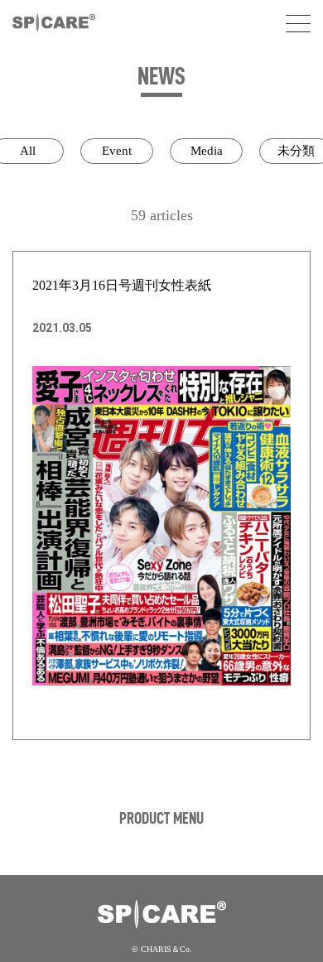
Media (206, 150)
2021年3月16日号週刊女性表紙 (121, 285)
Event (117, 150)
